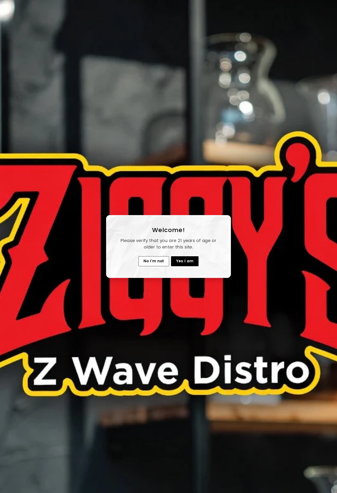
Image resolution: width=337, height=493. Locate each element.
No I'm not (154, 261)
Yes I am (184, 261)
